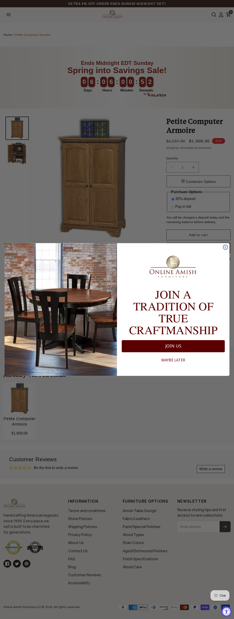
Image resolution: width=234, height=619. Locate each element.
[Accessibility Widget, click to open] (226, 611)
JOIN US (173, 346)
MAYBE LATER (173, 360)
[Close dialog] (225, 247)
